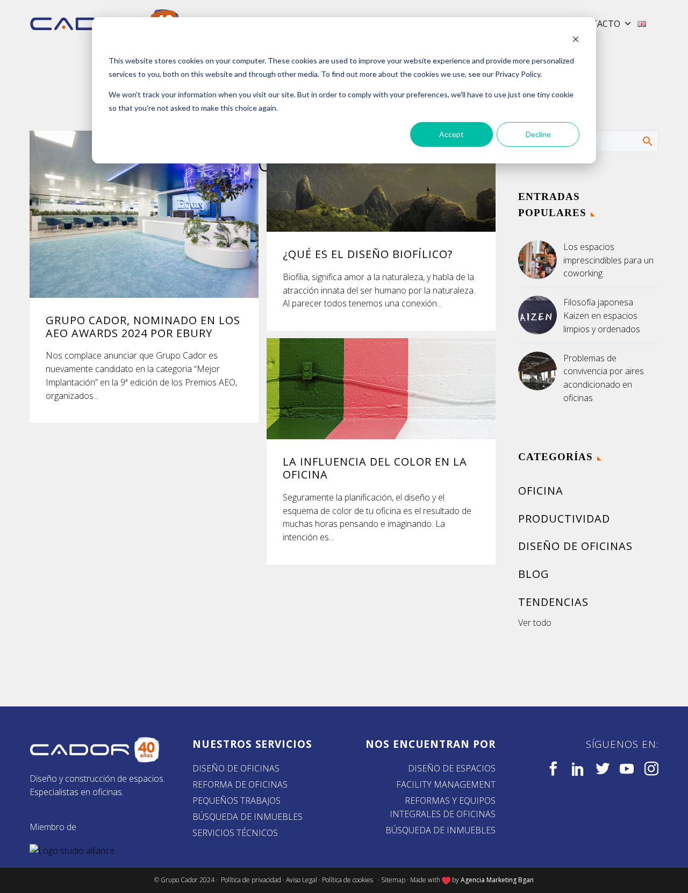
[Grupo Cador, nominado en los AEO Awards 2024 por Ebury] (144, 214)
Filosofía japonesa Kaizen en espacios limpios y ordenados (601, 315)
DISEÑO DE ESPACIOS (452, 768)
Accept (451, 134)
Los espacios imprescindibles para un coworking (608, 260)
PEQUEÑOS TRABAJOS (236, 800)
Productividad (564, 518)
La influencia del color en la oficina (375, 468)
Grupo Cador (180, 879)
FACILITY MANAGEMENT (446, 784)
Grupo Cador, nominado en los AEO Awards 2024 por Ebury (143, 326)
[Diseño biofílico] (381, 181)
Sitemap (393, 879)
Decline (538, 134)
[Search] (646, 141)
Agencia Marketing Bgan (497, 879)
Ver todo (534, 622)
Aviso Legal (301, 879)
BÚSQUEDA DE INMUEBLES (247, 817)
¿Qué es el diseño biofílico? (368, 254)
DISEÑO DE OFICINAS (236, 768)
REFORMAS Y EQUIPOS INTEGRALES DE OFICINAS (443, 807)
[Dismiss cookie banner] (575, 40)
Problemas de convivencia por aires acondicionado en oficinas (603, 378)
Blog (533, 574)
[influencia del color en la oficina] (381, 388)
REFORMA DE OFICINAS (240, 784)
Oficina (540, 490)
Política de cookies (349, 879)
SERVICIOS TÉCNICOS (235, 833)
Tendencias (553, 602)
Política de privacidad (251, 879)
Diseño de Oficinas (575, 546)
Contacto (596, 24)
